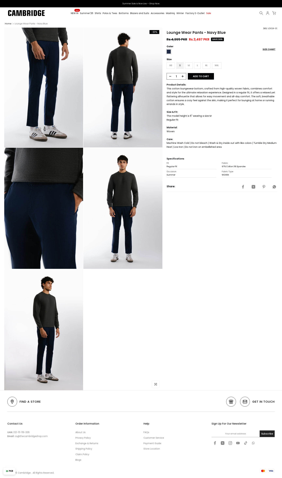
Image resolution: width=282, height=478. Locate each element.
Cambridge (24, 472)
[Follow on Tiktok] (245, 443)
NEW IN (75, 13)
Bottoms (124, 13)
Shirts (98, 13)
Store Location (151, 448)
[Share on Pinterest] (264, 187)
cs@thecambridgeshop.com (31, 436)
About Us (80, 432)
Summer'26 (86, 13)
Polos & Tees (110, 13)
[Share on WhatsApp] (274, 187)
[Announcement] (141, 3)
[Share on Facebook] (243, 187)
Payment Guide (152, 443)
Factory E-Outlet (195, 13)
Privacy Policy (83, 437)
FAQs (146, 432)
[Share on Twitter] (253, 187)
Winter (180, 13)
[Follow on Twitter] (222, 443)
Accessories (157, 13)
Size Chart (269, 49)
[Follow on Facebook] (215, 443)
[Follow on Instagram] (230, 443)
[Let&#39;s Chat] (253, 443)
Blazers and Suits (139, 13)
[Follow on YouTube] (238, 443)
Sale (208, 13)
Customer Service (153, 437)
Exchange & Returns (86, 443)
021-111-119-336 (21, 432)
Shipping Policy (83, 448)
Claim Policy (82, 454)
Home (8, 24)
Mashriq (170, 13)
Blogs (78, 459)
